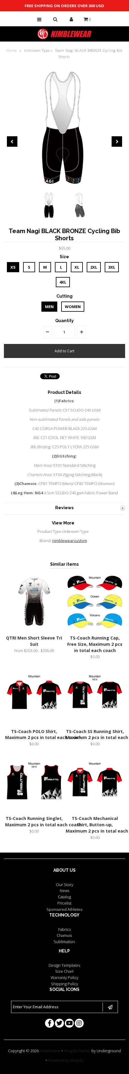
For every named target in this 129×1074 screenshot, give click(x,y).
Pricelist (64, 903)
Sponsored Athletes (64, 909)
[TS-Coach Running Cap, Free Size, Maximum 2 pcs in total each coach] (95, 628)
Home (12, 50)
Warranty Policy (64, 977)
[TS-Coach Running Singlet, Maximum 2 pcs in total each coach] (34, 809)
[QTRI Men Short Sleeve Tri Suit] (34, 628)
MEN (49, 306)
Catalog (64, 896)
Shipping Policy (64, 983)
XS (13, 267)
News (64, 890)
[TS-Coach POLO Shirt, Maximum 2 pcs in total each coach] (34, 722)
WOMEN (73, 306)
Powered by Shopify (65, 1060)
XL (76, 267)
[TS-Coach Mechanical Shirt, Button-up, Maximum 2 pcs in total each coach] (95, 809)
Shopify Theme (77, 1050)
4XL (62, 282)
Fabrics (64, 929)
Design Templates (64, 965)
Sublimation (64, 941)
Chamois (64, 935)
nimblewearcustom (69, 540)
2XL (93, 267)
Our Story (64, 884)
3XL (111, 267)
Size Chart (64, 971)
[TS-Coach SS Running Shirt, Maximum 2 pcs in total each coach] (95, 722)
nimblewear (50, 1050)
